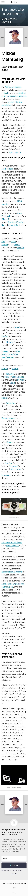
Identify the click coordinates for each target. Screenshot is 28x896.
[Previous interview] (2, 37)
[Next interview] (25, 37)
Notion (4, 398)
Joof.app (4, 351)
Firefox (4, 336)
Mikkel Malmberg (13, 87)
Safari (17, 327)
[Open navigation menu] (2, 2)
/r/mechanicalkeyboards (11, 572)
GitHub (4, 368)
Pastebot (8, 463)
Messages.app (18, 377)
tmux (13, 242)
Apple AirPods (14, 225)
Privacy (14, 892)
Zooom (10, 442)
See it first (14, 873)
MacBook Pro (7, 169)
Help (14, 888)
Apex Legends (15, 152)
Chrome (9, 342)
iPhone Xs (5, 219)
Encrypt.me (16, 469)
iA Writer (21, 380)
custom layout (12, 545)
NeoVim (20, 248)
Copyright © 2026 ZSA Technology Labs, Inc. (14, 883)
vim (3, 242)
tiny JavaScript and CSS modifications (10, 354)
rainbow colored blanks (11, 542)
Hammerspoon (8, 418)
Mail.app (10, 374)
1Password (13, 466)
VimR (12, 383)
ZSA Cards (4, 851)
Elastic (6, 93)
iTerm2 (4, 245)
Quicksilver (11, 403)
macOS (17, 245)
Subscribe (15, 865)
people (12, 9)
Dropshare (5, 475)
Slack (7, 377)
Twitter (15, 368)
